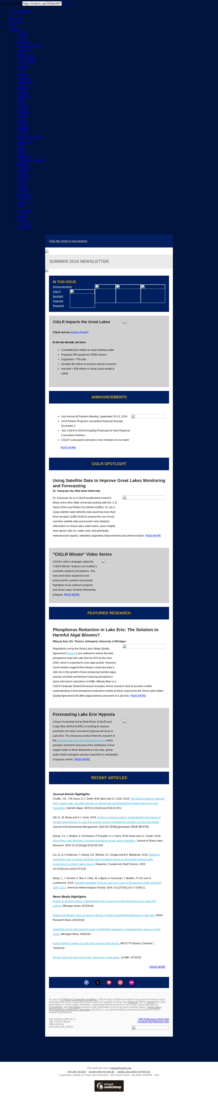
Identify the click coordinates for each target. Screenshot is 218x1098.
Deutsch (22, 92)
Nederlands (24, 81)
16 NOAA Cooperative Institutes (78, 999)
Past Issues (16, 22)
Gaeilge (22, 108)
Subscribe (15, 18)
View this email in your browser (68, 241)
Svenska (22, 179)
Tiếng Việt (24, 227)
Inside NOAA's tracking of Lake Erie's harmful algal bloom (86, 943)
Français (22, 89)
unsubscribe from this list (102, 1071)
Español (22, 172)
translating (75, 1007)
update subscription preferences (134, 1071)
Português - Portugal (30, 160)
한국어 (22, 133)
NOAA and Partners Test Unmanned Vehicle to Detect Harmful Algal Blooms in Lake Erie (103, 915)
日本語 (22, 123)
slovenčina (24, 195)
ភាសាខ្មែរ (23, 128)
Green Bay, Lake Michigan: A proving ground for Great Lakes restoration (94, 840)
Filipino (22, 219)
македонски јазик (29, 137)
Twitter (19, 11)
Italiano (22, 119)
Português (23, 156)
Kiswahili (23, 175)
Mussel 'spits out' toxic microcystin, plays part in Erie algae (86, 957)
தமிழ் (20, 206)
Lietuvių (22, 187)
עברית (21, 183)
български (24, 49)
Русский (23, 168)
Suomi (21, 85)
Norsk (21, 148)
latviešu (22, 191)
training (151, 1002)
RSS (12, 26)
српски (22, 202)
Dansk (21, 73)
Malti (20, 145)
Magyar (22, 104)
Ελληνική (23, 96)
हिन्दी (20, 100)
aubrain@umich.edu (120, 1068)
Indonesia (23, 112)
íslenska (22, 115)
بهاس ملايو (24, 141)
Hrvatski (23, 66)
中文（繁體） (27, 61)
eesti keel (23, 77)
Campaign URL (11, 3)
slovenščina (25, 198)
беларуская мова (29, 45)
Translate (15, 30)
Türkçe (22, 215)
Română (22, 164)
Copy (66, 3)
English (22, 33)
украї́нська (25, 223)
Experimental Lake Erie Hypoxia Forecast (81, 740)
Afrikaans (23, 41)
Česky (21, 69)
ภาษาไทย (24, 211)
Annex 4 (72, 653)
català (21, 53)
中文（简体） (27, 57)
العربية (21, 37)
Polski (21, 152)
